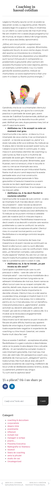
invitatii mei (12, 435)
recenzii (11, 449)
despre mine (13, 426)
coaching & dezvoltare (17, 420)
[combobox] (19, 401)
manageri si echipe (16, 438)
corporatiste (13, 423)
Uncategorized (14, 461)
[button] (5, 386)
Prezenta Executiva (16, 443)
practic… (11, 441)
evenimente (12, 429)
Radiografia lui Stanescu (18, 446)
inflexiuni (11, 432)
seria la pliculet (14, 455)
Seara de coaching (16, 452)
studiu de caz (13, 458)
